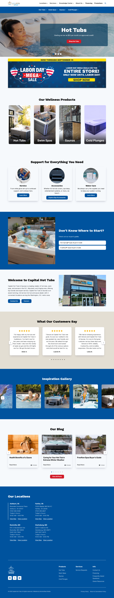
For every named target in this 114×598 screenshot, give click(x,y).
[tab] (53, 54)
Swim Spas (62, 573)
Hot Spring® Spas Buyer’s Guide (71, 243)
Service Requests (81, 570)
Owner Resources (98, 581)
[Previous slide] (10, 342)
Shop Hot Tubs (74, 41)
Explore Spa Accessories (57, 198)
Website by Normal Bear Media (41, 591)
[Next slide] (103, 342)
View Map (13, 519)
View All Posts (57, 476)
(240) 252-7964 (15, 532)
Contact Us (14, 301)
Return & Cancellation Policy (98, 591)
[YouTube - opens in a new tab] (19, 578)
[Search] (105, 3)
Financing (88, 3)
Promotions (98, 3)
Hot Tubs (62, 570)
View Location (22, 519)
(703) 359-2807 (40, 511)
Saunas (61, 576)
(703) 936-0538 (15, 511)
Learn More (23, 195)
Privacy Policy (85, 591)
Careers (26, 301)
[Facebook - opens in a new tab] (10, 578)
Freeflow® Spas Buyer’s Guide (70, 248)
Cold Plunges (63, 579)
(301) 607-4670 (40, 532)
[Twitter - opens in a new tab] (14, 578)
